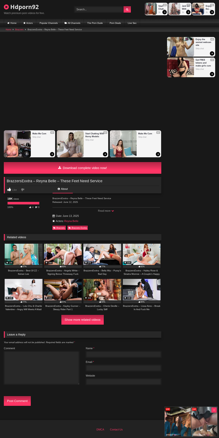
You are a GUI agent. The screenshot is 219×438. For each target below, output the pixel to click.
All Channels (74, 23)
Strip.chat (162, 12)
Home (13, 23)
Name (90, 348)
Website (90, 375)
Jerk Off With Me (186, 7)
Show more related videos (83, 319)
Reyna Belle (71, 221)
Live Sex (132, 23)
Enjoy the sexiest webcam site (209, 7)
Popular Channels (49, 23)
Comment (9, 348)
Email (90, 362)
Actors (29, 23)
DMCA (100, 429)
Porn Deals (115, 23)
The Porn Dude (95, 23)
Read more (104, 210)
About (64, 189)
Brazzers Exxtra (79, 228)
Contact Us (116, 429)
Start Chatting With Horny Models (162, 7)
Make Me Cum (39, 133)
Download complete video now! (84, 168)
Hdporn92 (24, 7)
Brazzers (19, 29)
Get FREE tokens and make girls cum (203, 63)
